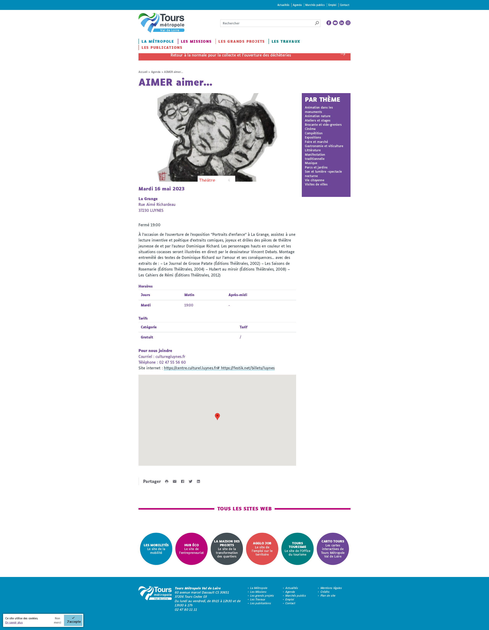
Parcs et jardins (316, 167)
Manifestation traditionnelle (315, 156)
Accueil (142, 72)
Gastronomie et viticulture (324, 146)
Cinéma (310, 129)
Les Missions (196, 41)
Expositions (313, 137)
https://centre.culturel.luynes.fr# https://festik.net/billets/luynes (219, 368)
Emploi (332, 4)
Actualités (283, 4)
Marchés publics (315, 4)
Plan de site (328, 595)
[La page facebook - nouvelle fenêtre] (328, 22)
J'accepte (74, 622)
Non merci (57, 620)
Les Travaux (286, 41)
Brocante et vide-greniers (323, 124)
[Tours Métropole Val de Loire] (161, 23)
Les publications (162, 47)
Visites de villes (316, 184)
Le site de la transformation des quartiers (227, 548)
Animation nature (317, 116)
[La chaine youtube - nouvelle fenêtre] (335, 22)
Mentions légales (331, 588)
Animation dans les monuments (319, 109)
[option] (156, 548)
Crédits (325, 592)
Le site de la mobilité (156, 549)
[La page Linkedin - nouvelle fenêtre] (341, 22)
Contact (344, 4)
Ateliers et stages (317, 120)
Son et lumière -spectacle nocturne (323, 173)
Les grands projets (241, 41)
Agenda (297, 4)
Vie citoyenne (314, 180)
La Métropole (158, 41)
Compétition (313, 133)
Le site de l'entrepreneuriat (191, 549)
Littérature (313, 150)
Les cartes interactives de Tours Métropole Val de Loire (333, 548)
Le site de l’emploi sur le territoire (262, 548)
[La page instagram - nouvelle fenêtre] (348, 22)
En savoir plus (14, 622)
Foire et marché (316, 142)
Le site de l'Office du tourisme (297, 548)
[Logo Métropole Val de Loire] (155, 599)
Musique (311, 163)
